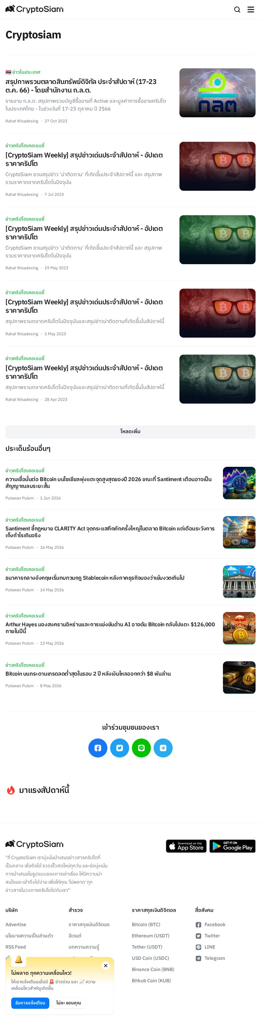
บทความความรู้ (84, 947)
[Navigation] (251, 9)
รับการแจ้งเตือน (30, 1003)
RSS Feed (15, 947)
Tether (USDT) (147, 947)
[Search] (237, 9)
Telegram (215, 958)
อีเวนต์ (75, 935)
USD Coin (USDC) (150, 958)
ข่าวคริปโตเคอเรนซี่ (24, 146)
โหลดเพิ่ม (130, 431)
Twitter (212, 935)
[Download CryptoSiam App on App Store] (186, 846)
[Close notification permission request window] (106, 966)
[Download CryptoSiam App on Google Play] (232, 846)
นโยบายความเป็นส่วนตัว (29, 935)
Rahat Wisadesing (21, 121)
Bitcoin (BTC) (146, 924)
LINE (210, 947)
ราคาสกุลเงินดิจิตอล (89, 924)
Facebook (215, 924)
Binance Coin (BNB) (153, 969)
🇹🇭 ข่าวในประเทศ (22, 72)
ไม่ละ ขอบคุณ (68, 1003)
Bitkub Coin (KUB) (151, 980)
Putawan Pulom (19, 498)
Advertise (15, 924)
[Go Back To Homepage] (34, 9)
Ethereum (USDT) (151, 935)
